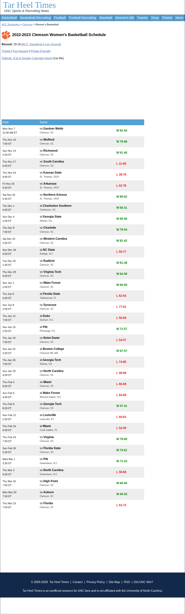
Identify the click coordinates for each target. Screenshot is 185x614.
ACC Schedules (11, 24)
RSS (127, 582)
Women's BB (124, 18)
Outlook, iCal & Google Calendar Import (27, 58)
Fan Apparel (21, 51)
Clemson (27, 24)
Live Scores (52, 44)
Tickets (167, 18)
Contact (78, 582)
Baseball (106, 18)
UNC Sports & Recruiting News (26, 11)
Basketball (9, 18)
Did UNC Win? (143, 582)
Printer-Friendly (41, 51)
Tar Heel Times (29, 5)
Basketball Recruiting (35, 18)
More (179, 18)
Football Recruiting (82, 18)
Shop (155, 18)
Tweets (142, 18)
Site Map (114, 582)
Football (60, 18)
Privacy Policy (96, 582)
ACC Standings (32, 44)
